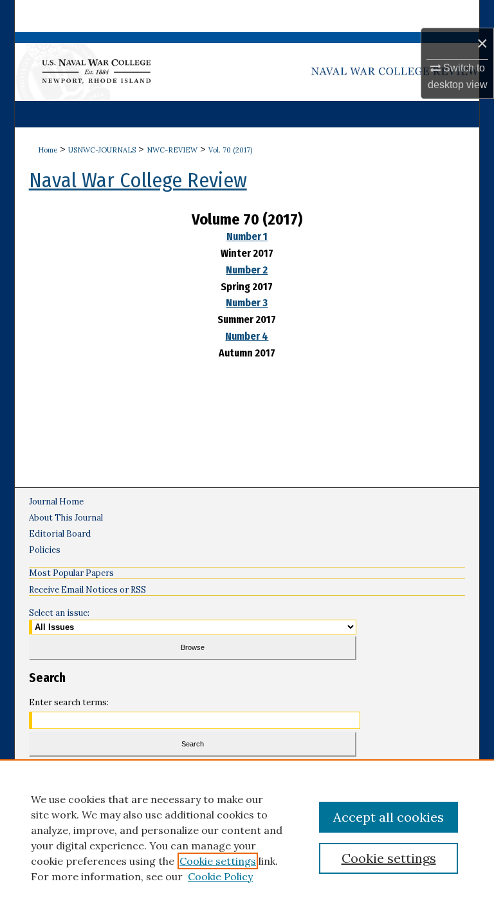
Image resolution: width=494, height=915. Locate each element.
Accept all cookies (388, 817)
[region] (247, 837)
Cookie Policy (220, 876)
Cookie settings (217, 861)
